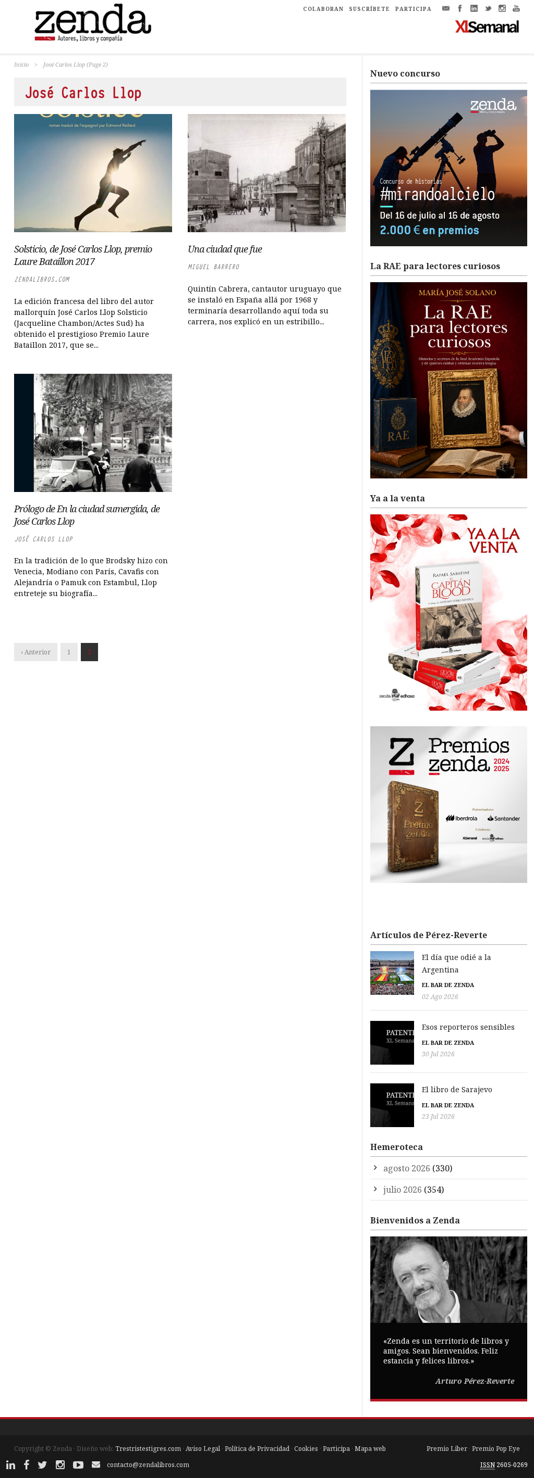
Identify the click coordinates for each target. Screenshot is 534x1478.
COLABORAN (323, 8)
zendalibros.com (41, 279)
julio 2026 (402, 1189)
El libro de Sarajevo (457, 1089)
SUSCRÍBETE (369, 8)
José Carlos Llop (43, 539)
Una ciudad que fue (225, 249)
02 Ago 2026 (440, 996)
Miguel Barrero (213, 266)
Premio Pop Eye (496, 1448)
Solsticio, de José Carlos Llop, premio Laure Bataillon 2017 (83, 255)
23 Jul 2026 (438, 1116)
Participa (336, 1448)
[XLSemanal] (487, 26)
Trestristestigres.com (148, 1448)
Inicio (21, 64)
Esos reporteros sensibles (468, 1027)
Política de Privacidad (257, 1448)
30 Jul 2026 (438, 1054)
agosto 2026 (406, 1168)
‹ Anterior (36, 652)
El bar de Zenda (448, 985)
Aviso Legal (203, 1448)
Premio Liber (447, 1448)
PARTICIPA (413, 8)
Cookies (306, 1448)
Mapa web (370, 1448)
